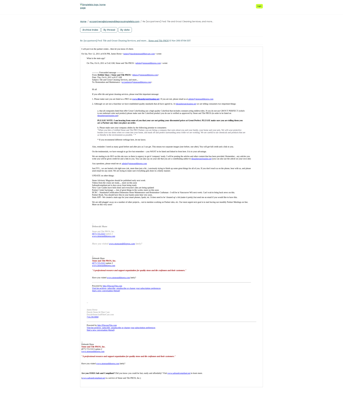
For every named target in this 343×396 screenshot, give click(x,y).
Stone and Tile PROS (158, 40)
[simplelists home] (93, 6)
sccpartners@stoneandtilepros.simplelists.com (114, 21)
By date (125, 29)
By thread (109, 29)
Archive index (90, 29)
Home (83, 21)
